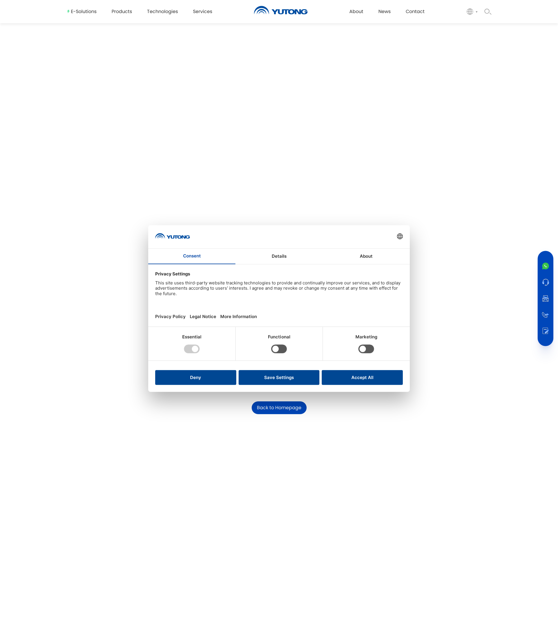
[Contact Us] (545, 331)
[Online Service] (545, 282)
